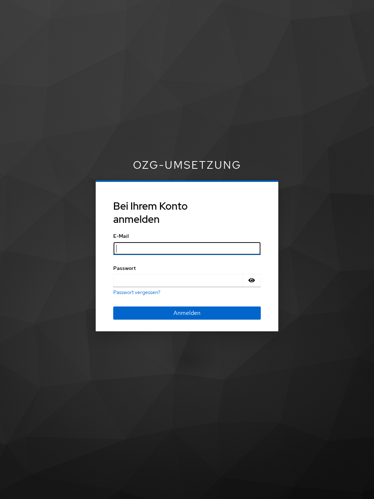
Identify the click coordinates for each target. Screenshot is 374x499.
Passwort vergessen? (136, 292)
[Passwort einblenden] (252, 280)
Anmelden (187, 313)
